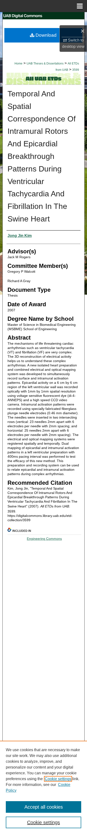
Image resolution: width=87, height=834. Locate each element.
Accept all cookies (43, 807)
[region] (43, 787)
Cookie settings (58, 779)
